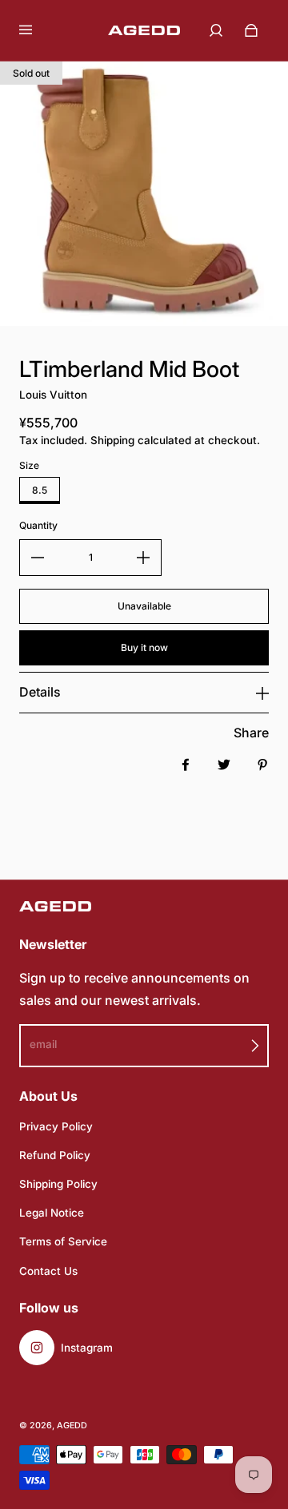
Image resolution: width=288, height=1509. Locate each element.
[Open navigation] (36, 30)
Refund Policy (54, 1155)
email (43, 1044)
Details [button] (40, 692)
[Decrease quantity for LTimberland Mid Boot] (37, 557)
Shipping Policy (58, 1183)
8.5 (39, 490)
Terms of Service (63, 1241)
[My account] (216, 30)
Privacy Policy (56, 1126)
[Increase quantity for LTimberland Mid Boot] (143, 557)
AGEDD (72, 1425)
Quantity (38, 525)
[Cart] (251, 30)
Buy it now (144, 647)
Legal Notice (51, 1212)
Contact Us (48, 1271)
